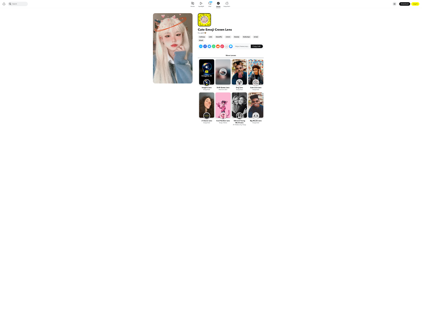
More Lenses (231, 55)
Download (404, 4)
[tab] (231, 55)
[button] (201, 46)
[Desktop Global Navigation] (4, 4)
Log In (415, 4)
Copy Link (256, 46)
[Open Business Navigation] (394, 4)
